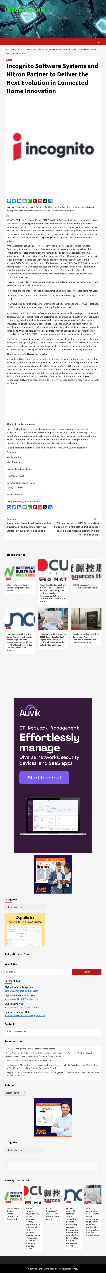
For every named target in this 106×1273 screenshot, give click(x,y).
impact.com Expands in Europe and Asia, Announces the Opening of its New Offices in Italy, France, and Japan (29, 524)
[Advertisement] (53, 24)
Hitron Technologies (21, 230)
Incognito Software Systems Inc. (22, 358)
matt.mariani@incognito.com (20, 482)
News (9, 60)
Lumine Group (28, 376)
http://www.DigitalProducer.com (21, 990)
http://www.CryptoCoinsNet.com (22, 1007)
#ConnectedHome (68, 220)
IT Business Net (25, 10)
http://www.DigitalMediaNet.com (22, 999)
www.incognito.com (65, 379)
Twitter (14, 383)
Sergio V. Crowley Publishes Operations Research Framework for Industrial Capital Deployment (86, 638)
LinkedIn (94, 379)
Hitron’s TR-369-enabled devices (50, 245)
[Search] (98, 42)
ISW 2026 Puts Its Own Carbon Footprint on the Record (17, 588)
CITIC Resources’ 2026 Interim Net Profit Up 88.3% (86, 586)
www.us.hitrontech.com (75, 447)
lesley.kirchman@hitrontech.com (23, 501)
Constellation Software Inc (63, 376)
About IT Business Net (16, 1031)
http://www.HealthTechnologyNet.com (25, 1015)
